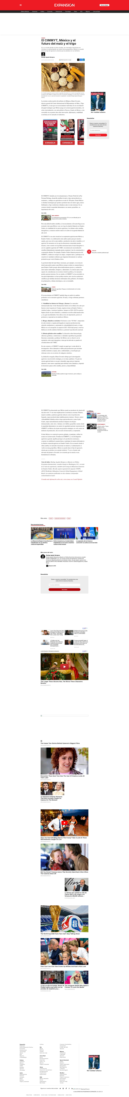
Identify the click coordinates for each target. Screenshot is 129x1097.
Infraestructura (44, 1050)
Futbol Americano (64, 1043)
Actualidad (63, 1032)
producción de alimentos (60, 518)
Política (42, 11)
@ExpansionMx (52, 565)
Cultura (42, 1023)
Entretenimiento (101, 424)
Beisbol (62, 1042)
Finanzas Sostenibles (65, 1023)
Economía (49, 11)
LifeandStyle (23, 1036)
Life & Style (43, 1035)
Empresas (34, 11)
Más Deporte (63, 1046)
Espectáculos (23, 1053)
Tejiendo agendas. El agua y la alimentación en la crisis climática (66, 289)
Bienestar (62, 1059)
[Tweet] (78, 60)
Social (41, 1059)
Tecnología (68, 11)
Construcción (43, 1047)
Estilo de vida (43, 1032)
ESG (81, 11)
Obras (75, 11)
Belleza (22, 1059)
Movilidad (42, 1062)
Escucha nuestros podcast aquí (100, 252)
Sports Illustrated (64, 1039)
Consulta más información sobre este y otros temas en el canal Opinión (61, 479)
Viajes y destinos (64, 1056)
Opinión (43, 38)
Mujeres (88, 11)
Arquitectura (43, 1052)
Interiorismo (43, 1053)
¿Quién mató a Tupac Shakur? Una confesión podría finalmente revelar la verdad (103, 429)
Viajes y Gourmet (24, 1060)
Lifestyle (62, 1047)
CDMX (21, 1045)
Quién (21, 1052)
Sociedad (22, 1049)
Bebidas (62, 1055)
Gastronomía (63, 1053)
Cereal (68, 518)
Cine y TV (42, 1040)
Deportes (42, 1039)
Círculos (22, 1056)
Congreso (22, 1043)
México (99, 413)
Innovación (63, 1025)
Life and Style (96, 11)
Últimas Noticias (25, 11)
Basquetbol (63, 1045)
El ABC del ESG (64, 1026)
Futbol (61, 1040)
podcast (94, 250)
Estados (22, 1046)
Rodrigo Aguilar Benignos (48, 57)
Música (42, 1042)
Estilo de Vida (63, 1060)
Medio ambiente (55, 215)
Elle (41, 1026)
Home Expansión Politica (26, 1026)
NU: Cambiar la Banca (98, 112)
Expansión (22, 1023)
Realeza (22, 1055)
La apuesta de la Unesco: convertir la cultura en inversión (86, 541)
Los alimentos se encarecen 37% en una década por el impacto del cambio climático (66, 218)
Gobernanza (43, 1060)
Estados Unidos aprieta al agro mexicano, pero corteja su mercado (67, 374)
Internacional (59, 11)
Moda (21, 1057)
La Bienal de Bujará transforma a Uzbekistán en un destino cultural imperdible (41, 542)
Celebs (42, 1030)
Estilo (41, 1036)
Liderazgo (62, 1033)
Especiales (63, 1036)
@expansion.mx (66, 1067)
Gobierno (22, 1040)
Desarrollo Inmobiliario (46, 1049)
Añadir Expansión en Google (66, 59)
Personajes (63, 1057)
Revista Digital (104, 5)
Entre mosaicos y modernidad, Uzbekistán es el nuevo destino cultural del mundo (64, 542)
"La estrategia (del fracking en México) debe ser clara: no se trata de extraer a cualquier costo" (102, 418)
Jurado (62, 1062)
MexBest (62, 1052)
